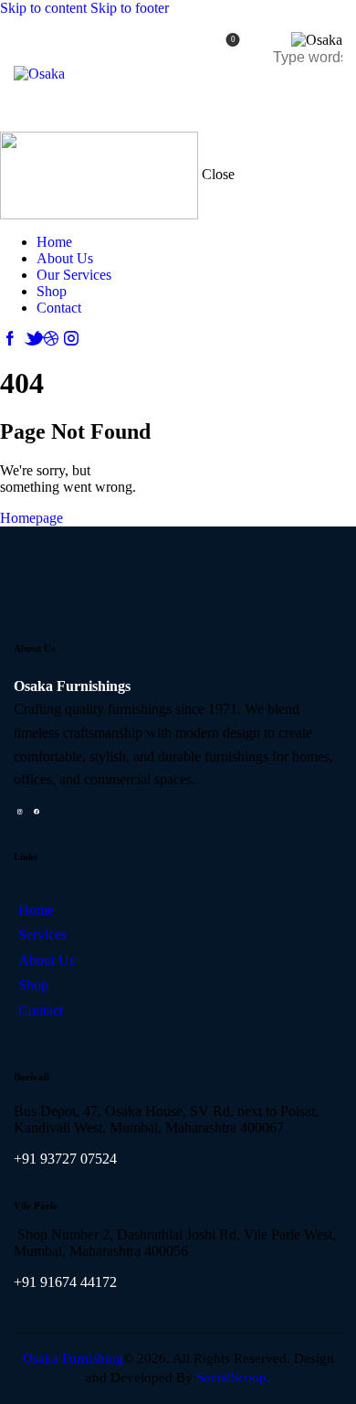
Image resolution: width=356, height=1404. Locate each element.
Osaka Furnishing (73, 1358)
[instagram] (71, 338)
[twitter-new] (30, 338)
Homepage (31, 518)
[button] (330, 96)
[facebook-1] (10, 338)
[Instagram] (20, 812)
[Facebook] (36, 812)
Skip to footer (129, 8)
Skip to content (43, 8)
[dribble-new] (51, 338)
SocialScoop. (233, 1377)
